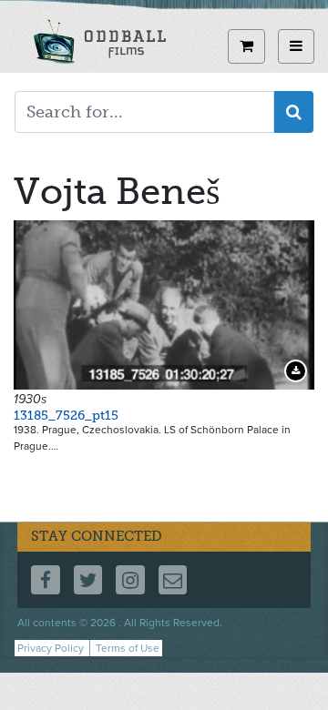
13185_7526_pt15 (66, 415)
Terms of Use (127, 648)
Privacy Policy (50, 648)
